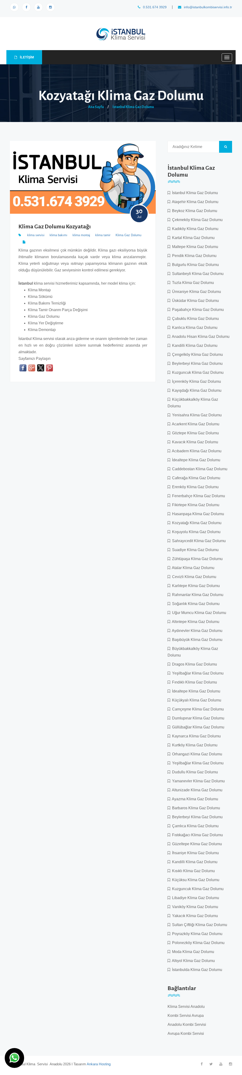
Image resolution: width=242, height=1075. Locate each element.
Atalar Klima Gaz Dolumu (192, 568)
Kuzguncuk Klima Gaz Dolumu (197, 372)
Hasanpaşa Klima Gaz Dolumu (197, 514)
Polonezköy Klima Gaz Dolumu (197, 943)
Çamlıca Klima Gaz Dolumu (194, 826)
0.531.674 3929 (154, 7)
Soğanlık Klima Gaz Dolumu (195, 604)
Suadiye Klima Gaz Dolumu (194, 550)
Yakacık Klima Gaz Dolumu (194, 916)
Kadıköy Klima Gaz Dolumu (194, 229)
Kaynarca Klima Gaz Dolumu (195, 736)
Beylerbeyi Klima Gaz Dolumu (196, 363)
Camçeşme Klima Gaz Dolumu (197, 709)
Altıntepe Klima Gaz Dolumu (194, 622)
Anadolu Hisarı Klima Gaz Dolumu (199, 337)
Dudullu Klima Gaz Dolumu (194, 772)
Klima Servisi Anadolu (186, 1007)
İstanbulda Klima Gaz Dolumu (196, 970)
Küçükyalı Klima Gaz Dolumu (195, 700)
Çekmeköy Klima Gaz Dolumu (196, 220)
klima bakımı (58, 235)
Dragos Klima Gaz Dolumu (193, 664)
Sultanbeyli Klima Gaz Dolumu (197, 274)
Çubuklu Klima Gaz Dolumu (194, 319)
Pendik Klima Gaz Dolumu (193, 256)
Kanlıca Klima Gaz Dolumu (193, 328)
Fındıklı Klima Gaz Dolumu (193, 682)
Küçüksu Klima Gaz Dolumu (194, 880)
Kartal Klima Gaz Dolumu (192, 238)
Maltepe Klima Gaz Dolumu (194, 247)
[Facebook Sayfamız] (26, 7)
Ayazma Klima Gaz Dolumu (194, 799)
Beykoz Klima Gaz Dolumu (193, 211)
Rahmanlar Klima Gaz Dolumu (196, 595)
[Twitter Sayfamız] (211, 1064)
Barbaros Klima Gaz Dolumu (195, 808)
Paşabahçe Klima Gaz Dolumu (197, 310)
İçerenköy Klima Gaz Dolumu (195, 381)
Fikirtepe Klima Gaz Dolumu (194, 505)
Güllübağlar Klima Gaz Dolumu (197, 727)
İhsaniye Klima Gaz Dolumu (194, 853)
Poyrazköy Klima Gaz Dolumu (196, 934)
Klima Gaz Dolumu (128, 235)
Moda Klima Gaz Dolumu (192, 952)
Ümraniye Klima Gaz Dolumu (195, 292)
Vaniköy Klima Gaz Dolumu (194, 907)
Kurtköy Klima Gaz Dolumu (193, 745)
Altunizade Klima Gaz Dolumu (196, 790)
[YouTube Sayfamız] (38, 7)
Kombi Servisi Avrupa (186, 1016)
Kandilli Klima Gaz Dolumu (193, 346)
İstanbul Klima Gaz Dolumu (133, 107)
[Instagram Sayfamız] (50, 7)
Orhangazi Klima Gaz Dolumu (196, 754)
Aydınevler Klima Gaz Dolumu (196, 631)
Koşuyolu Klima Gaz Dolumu (195, 532)
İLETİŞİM (26, 57)
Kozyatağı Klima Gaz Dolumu (195, 523)
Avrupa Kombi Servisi (186, 1033)
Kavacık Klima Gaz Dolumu (194, 442)
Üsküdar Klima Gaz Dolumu (194, 301)
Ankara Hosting (99, 1064)
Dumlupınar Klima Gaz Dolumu (197, 718)
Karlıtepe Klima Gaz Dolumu (195, 586)
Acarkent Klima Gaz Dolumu (194, 424)
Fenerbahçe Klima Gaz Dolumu (197, 496)
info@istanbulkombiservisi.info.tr (207, 7)
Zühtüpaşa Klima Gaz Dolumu (196, 559)
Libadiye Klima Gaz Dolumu (194, 898)
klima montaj (81, 235)
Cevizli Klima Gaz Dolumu (193, 577)
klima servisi (35, 235)
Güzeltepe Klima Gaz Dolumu (196, 844)
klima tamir (102, 235)
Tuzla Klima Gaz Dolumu (192, 283)
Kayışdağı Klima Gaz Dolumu (195, 390)
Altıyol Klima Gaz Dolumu (192, 961)
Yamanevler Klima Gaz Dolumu (197, 781)
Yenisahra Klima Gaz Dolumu (196, 415)
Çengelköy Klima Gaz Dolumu (196, 355)
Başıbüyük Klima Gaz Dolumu (196, 640)
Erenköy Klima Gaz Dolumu (194, 487)
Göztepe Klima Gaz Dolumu (194, 433)
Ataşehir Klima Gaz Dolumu (194, 202)
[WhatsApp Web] (14, 7)
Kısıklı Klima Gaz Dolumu (192, 871)
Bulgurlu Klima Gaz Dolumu (194, 265)
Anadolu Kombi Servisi (187, 1025)
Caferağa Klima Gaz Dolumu (195, 478)
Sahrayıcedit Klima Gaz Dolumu (198, 541)
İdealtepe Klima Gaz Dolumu (195, 460)
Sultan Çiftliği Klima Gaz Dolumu (198, 925)
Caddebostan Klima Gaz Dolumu (198, 469)
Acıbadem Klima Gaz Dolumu (195, 451)
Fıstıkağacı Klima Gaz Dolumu (196, 835)
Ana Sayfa (96, 107)
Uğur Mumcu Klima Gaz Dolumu (198, 613)
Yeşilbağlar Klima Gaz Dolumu (197, 673)
